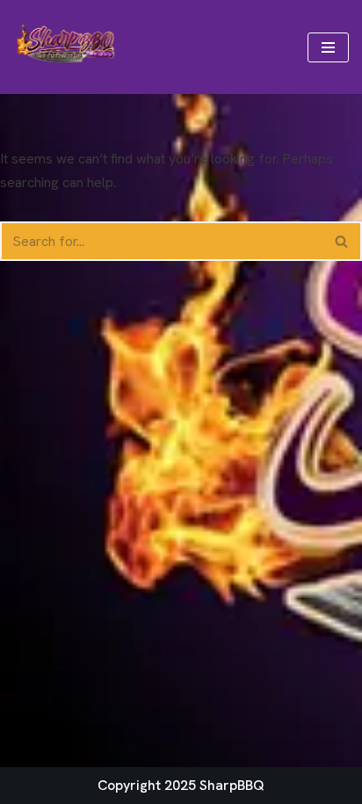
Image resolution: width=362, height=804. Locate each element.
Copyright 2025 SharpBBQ (181, 785)
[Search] (342, 241)
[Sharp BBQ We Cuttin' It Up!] (66, 47)
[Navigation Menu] (328, 47)
